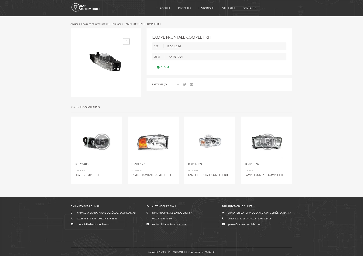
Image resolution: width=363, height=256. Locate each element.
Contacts (249, 8)
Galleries (228, 8)
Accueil (165, 8)
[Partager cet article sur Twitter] (184, 84)
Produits (184, 8)
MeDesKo (210, 252)
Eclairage (116, 24)
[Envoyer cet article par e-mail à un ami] (190, 84)
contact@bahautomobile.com (93, 224)
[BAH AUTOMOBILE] (86, 11)
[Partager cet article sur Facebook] (177, 84)
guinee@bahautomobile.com (244, 224)
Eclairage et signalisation (95, 24)
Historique (206, 8)
